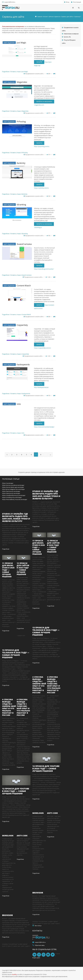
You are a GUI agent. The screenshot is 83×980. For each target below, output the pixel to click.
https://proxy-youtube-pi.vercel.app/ (13, 485)
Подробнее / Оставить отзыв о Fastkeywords (16, 393)
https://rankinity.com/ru (41, 188)
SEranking (21, 204)
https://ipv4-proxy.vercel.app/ (11, 491)
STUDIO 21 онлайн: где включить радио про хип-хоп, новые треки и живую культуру (16, 517)
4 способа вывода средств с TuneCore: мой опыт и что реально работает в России (23, 707)
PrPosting (21, 121)
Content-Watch (24, 285)
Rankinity (21, 163)
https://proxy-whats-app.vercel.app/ (13, 487)
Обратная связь (40, 945)
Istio (19, 404)
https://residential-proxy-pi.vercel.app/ (13, 495)
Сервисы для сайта (67, 16)
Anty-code (22, 835)
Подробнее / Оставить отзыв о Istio (13, 433)
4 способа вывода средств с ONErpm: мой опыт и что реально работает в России (9, 707)
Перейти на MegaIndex (44, 101)
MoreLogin (7, 835)
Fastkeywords (23, 364)
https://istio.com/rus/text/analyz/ (44, 427)
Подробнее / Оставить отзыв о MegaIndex (15, 111)
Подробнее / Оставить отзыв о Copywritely (15, 354)
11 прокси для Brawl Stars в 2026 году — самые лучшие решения (8, 570)
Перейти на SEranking (44, 224)
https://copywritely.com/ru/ (42, 348)
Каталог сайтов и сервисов (51, 16)
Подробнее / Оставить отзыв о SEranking (15, 233)
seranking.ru (38, 227)
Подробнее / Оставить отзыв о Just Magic (15, 71)
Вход (67, 2)
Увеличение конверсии (71, 34)
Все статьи (38, 926)
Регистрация (77, 2)
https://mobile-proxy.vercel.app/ (12, 497)
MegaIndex (22, 82)
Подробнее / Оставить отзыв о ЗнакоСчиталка (16, 275)
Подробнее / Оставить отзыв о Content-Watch (16, 314)
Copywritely (22, 325)
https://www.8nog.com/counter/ (44, 269)
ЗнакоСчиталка (24, 244)
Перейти (39, 143)
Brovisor (7, 915)
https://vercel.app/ (7, 483)
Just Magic (21, 42)
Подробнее (5, 549)
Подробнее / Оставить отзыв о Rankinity (14, 194)
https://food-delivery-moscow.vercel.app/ (14, 499)
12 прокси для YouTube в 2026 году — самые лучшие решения (15, 791)
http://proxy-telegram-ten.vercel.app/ (13, 489)
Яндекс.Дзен (36, 958)
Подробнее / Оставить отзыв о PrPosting (15, 152)
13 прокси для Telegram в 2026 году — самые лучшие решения (15, 654)
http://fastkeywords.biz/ (41, 387)
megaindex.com (39, 105)
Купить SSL (67, 37)
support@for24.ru (9, 2)
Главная (39, 16)
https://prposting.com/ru (41, 146)
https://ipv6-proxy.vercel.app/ (11, 493)
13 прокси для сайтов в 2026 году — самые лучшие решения (23, 569)
